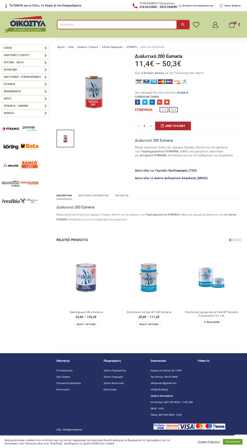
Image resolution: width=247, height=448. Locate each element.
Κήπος (7, 98)
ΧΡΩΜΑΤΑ (132, 47)
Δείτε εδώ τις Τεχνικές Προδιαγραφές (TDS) (166, 170)
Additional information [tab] (93, 195)
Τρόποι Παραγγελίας (115, 370)
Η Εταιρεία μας (64, 370)
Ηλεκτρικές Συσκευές (16, 55)
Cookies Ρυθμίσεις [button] (209, 441)
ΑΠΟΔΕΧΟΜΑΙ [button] (232, 441)
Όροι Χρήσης (63, 376)
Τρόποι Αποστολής (114, 383)
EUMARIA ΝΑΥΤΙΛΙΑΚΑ (147, 96)
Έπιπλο (8, 48)
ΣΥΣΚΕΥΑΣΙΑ (143, 109)
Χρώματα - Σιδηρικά (87, 47)
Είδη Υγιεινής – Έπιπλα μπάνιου (22, 76)
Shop (71, 47)
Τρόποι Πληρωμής (113, 376)
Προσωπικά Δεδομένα (68, 383)
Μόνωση (9, 113)
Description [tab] (64, 195)
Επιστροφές (110, 389)
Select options (86, 324)
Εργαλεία (9, 84)
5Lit (173, 109)
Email (166, 102)
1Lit (163, 109)
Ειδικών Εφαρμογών (112, 47)
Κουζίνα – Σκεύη (14, 62)
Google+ (159, 102)
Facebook (137, 102)
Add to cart (175, 126)
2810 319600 (171, 376)
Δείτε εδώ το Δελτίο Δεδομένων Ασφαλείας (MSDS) (171, 178)
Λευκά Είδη (10, 69)
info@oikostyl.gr (159, 389)
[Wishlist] (196, 24)
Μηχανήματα (12, 91)
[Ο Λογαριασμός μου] (215, 25)
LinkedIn (152, 102)
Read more (150, 322)
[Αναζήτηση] (182, 24)
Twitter (145, 102)
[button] (230, 240)
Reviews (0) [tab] (122, 195)
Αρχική (61, 47)
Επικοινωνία (63, 389)
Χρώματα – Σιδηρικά (16, 105)
